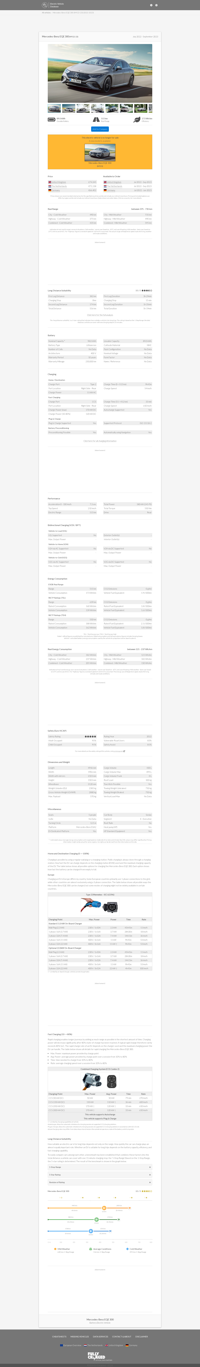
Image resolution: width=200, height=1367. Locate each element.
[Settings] (151, 5)
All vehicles (46, 12)
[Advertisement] (100, 23)
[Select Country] (156, 5)
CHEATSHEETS (59, 1336)
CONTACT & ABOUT (121, 1336)
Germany (55, 190)
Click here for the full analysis (100, 315)
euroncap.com (118, 751)
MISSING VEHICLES (79, 1336)
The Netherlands (59, 186)
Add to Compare (100, 129)
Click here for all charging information (100, 441)
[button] (150, 46)
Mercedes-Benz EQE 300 (100, 164)
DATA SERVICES (100, 1336)
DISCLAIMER (141, 1336)
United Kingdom (58, 182)
